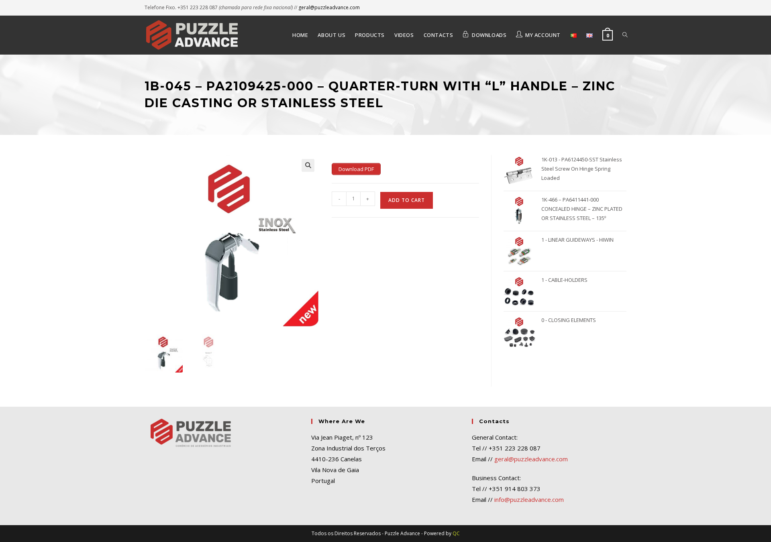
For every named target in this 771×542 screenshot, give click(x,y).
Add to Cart (406, 200)
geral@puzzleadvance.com (329, 7)
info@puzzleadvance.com (529, 499)
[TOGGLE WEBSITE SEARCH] (625, 35)
